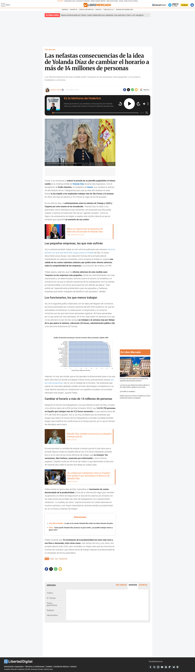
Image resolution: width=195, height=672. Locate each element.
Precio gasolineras (52, 604)
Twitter (154, 667)
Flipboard (169, 667)
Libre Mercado (50, 50)
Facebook (150, 667)
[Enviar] (132, 89)
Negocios (98, 9)
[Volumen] (144, 104)
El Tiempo (51, 598)
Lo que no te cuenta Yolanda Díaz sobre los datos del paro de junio (81, 523)
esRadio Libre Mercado (86, 9)
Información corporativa (14, 666)
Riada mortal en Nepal (112, 1)
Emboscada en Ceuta (69, 1)
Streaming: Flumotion (37, 669)
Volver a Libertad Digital (159, 5)
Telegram (173, 667)
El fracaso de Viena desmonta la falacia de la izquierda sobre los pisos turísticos (134, 380)
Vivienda (121, 1)
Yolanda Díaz (78, 184)
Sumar (90, 187)
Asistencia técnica (61, 666)
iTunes (177, 667)
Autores (73, 666)
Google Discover (165, 667)
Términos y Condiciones (34, 666)
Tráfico (50, 593)
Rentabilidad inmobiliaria (124, 9)
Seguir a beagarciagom (63, 90)
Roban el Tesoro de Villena (131, 1)
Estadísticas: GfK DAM (24, 669)
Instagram (158, 667)
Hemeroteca (52, 615)
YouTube (162, 667)
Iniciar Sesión (192, 5)
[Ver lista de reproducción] (146, 112)
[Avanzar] (138, 104)
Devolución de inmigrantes (83, 1)
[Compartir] (124, 89)
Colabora (184, 5)
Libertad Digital (76, 661)
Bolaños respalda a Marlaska (98, 1)
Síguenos (146, 89)
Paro (56, 559)
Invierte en (73, 9)
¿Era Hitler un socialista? (127, 391)
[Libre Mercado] (97, 5)
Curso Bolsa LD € (108, 9)
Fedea (52, 559)
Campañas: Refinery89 (10, 669)
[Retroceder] (120, 104)
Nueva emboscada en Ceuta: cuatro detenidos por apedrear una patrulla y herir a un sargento (102, 15)
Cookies (49, 666)
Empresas (65, 9)
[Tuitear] (128, 89)
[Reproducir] (129, 103)
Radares (50, 610)
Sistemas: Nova (48, 669)
